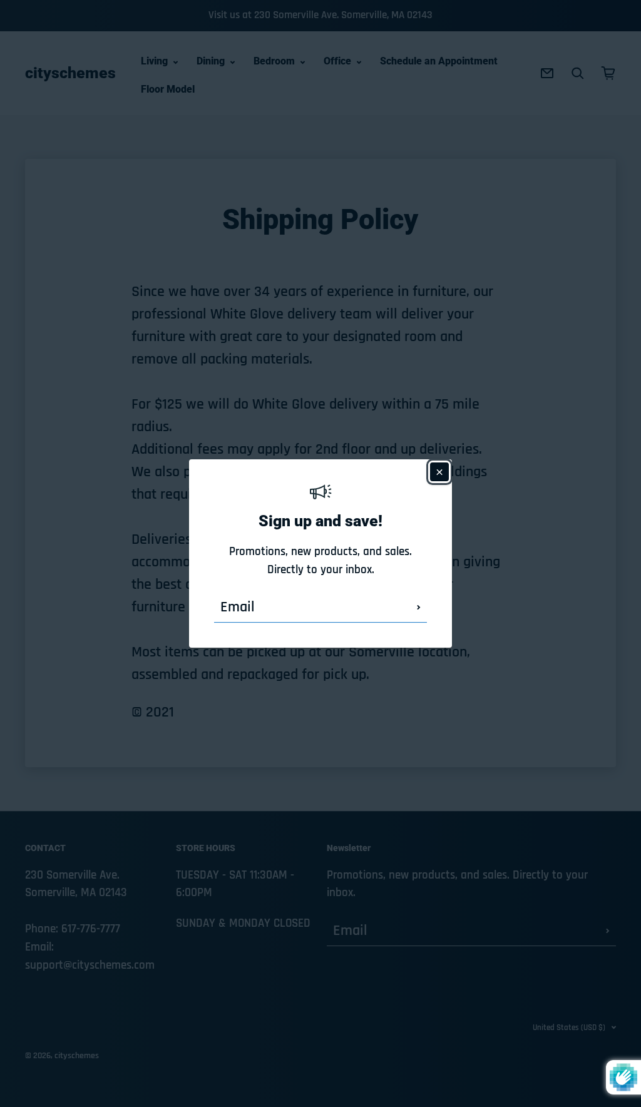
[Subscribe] (419, 607)
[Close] (439, 471)
